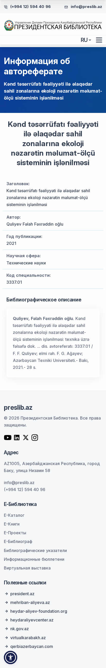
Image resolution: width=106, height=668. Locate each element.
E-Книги (12, 524)
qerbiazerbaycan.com (31, 646)
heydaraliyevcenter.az (32, 619)
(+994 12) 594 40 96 (30, 6)
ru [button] (84, 40)
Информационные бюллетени (34, 559)
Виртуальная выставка (27, 568)
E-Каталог (14, 515)
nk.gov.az (19, 628)
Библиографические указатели (35, 550)
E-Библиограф (18, 541)
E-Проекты (15, 532)
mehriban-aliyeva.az (30, 602)
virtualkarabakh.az (28, 637)
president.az (22, 593)
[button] (10, 657)
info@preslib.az (86, 6)
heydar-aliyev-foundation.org (38, 611)
